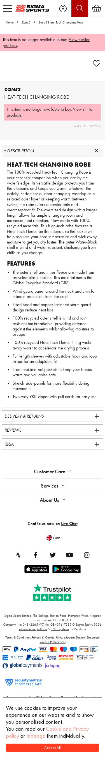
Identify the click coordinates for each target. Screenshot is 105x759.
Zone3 (26, 22)
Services (49, 485)
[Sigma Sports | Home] (32, 8)
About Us (49, 499)
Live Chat (69, 523)
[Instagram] (87, 555)
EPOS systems (60, 629)
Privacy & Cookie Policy (47, 637)
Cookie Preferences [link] (53, 642)
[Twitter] (52, 555)
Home (10, 22)
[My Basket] (96, 8)
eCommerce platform (33, 629)
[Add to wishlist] (96, 63)
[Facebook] (35, 555)
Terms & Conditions (18, 637)
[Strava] (18, 555)
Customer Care (49, 471)
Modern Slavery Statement (82, 637)
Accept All (52, 747)
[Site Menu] (7, 8)
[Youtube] (69, 555)
